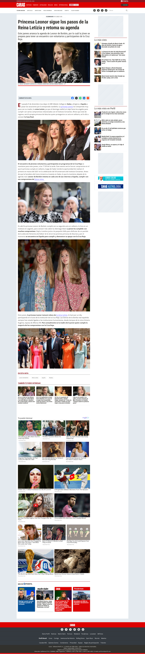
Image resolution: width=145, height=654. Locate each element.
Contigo (56, 638)
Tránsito (103, 643)
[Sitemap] (83, 629)
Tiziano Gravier (21, 10)
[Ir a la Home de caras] (21, 6)
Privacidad (73, 643)
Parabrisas (84, 634)
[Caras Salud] (110, 180)
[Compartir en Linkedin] (84, 98)
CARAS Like (74, 5)
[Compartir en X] (76, 98)
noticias (26, 589)
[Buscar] (126, 10)
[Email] (88, 98)
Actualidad (43, 5)
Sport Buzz (89, 638)
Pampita (67, 10)
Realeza (50, 5)
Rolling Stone (80, 638)
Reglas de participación (91, 643)
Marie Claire (62, 634)
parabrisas (81, 589)
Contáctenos (64, 643)
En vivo (125, 5)
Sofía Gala (30, 10)
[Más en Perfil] (27, 584)
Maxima (103, 638)
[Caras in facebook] (98, 10)
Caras (50, 638)
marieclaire (44, 589)
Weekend (77, 634)
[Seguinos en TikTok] (106, 10)
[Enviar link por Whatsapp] (80, 98)
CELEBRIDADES (50, 16)
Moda (56, 5)
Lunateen (93, 634)
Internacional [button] (63, 5)
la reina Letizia (61, 315)
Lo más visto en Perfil (104, 108)
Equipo (80, 643)
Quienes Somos (53, 643)
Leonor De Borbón (23, 377)
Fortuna (69, 634)
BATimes (100, 634)
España (43, 377)
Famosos (35, 5)
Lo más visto (100, 40)
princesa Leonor (67, 106)
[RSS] (79, 629)
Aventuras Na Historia (68, 638)
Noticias (29, 5)
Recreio (97, 638)
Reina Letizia (35, 377)
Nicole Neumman (47, 10)
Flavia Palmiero (75, 10)
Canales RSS (43, 643)
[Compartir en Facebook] (72, 98)
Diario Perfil (46, 634)
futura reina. (39, 179)
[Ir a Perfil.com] (124, 1)
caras (63, 589)
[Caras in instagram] (94, 10)
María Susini (38, 10)
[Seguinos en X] (102, 10)
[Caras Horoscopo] (110, 188)
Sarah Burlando (58, 10)
